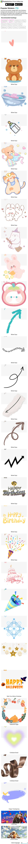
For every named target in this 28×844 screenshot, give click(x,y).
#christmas (22, 27)
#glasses (4, 27)
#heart (3, 24)
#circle (15, 24)
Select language (15, 842)
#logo (23, 21)
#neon (15, 27)
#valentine (5, 21)
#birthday (17, 21)
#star (20, 24)
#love (11, 21)
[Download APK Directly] (9, 4)
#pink (10, 27)
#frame (9, 24)
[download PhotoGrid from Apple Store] (18, 4)
